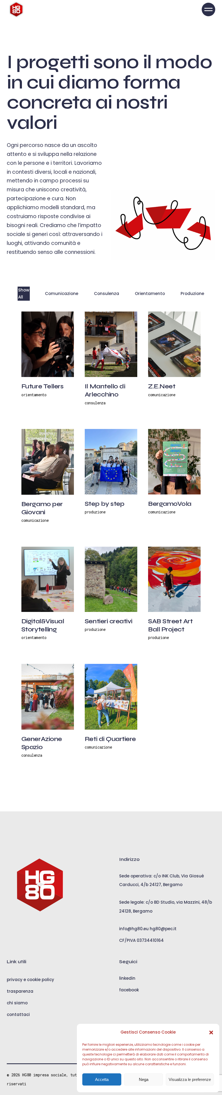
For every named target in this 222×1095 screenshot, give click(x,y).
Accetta (102, 1079)
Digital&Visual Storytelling (42, 625)
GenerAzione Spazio (41, 743)
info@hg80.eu (134, 929)
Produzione (95, 511)
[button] (211, 1032)
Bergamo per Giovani (42, 508)
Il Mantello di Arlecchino (105, 390)
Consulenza (95, 402)
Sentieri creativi (108, 621)
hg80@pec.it (163, 929)
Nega (143, 1079)
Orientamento (34, 394)
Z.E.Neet (161, 386)
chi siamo (17, 1003)
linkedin (127, 978)
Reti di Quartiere (110, 739)
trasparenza (20, 991)
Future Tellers (42, 386)
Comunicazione (161, 394)
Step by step (104, 504)
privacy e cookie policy (30, 979)
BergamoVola (169, 504)
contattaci (18, 1014)
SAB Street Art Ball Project (170, 625)
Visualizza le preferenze (190, 1079)
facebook (129, 990)
